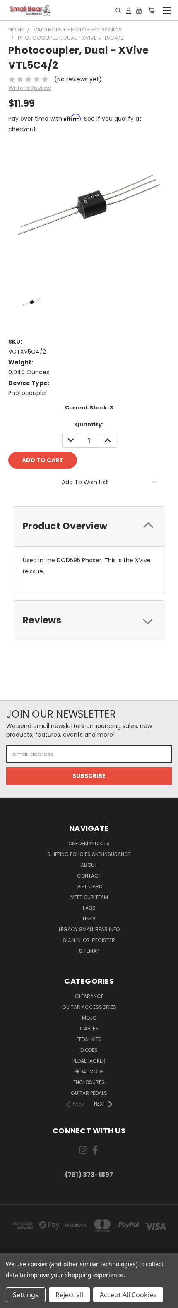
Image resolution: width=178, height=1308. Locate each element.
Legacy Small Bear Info (89, 929)
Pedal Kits (89, 1039)
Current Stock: (89, 407)
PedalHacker (89, 1060)
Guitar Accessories (89, 1007)
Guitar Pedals (89, 1092)
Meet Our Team (89, 897)
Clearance (89, 996)
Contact (89, 875)
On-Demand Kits (89, 843)
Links (89, 918)
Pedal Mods (89, 1071)
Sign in (72, 940)
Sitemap (89, 950)
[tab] (89, 526)
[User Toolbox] (128, 10)
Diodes (89, 1050)
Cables (89, 1028)
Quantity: (89, 424)
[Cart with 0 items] (151, 10)
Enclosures (89, 1082)
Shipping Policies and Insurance (89, 854)
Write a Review (29, 88)
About (89, 864)
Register (103, 940)
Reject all (69, 1294)
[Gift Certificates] (139, 10)
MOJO (89, 1017)
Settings (25, 1294)
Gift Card (89, 886)
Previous (12, 1299)
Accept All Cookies (128, 1294)
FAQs (89, 907)
